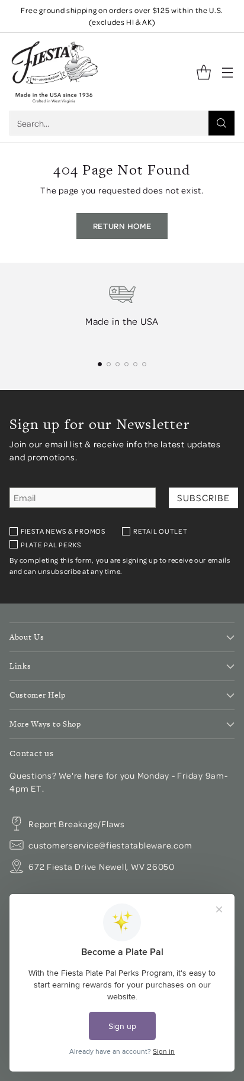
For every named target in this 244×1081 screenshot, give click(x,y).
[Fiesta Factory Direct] (53, 72)
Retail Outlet (160, 531)
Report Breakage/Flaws (76, 823)
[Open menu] (227, 72)
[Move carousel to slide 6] (144, 364)
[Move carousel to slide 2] (109, 364)
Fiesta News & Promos (63, 531)
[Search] (221, 123)
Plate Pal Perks (51, 544)
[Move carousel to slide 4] (126, 364)
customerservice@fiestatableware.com (110, 845)
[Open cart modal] (203, 72)
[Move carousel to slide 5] (135, 364)
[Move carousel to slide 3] (117, 364)
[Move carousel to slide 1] (100, 364)
